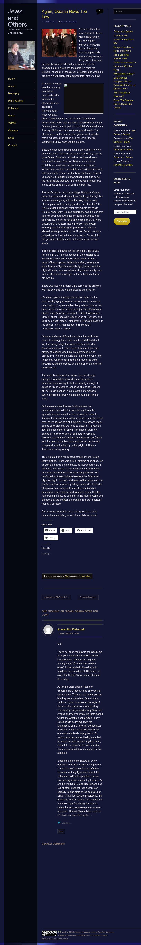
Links (11, 137)
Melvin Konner (69, 21)
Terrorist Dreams (88, 597)
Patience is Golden (123, 31)
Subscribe (122, 221)
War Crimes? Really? (124, 73)
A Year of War (120, 35)
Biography (13, 93)
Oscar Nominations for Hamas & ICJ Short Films (125, 66)
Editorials (13, 108)
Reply (61, 831)
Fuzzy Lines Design (60, 938)
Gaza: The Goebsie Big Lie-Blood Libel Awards (123, 104)
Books (11, 115)
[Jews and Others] (21, 70)
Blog (66, 576)
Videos (12, 123)
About (11, 86)
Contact (12, 145)
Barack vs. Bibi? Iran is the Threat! (57, 597)
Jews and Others (17, 17)
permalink (86, 576)
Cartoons (13, 130)
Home (11, 78)
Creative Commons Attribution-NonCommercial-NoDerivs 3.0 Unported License (86, 933)
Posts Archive (15, 100)
